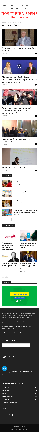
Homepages (20, 8)
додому (4, 22)
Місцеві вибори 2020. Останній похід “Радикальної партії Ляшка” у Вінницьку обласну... (19, 79)
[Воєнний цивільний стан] (19, 156)
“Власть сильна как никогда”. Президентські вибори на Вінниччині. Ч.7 (17, 110)
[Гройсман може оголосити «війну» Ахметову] (19, 37)
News (5, 5)
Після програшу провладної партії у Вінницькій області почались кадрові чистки (25, 193)
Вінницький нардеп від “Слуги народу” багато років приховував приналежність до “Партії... (28, 268)
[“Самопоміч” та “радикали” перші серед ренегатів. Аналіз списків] (7, 212)
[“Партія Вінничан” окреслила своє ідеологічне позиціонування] (10, 235)
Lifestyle (28, 5)
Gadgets (20, 5)
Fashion (12, 5)
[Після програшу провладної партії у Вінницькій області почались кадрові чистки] (7, 193)
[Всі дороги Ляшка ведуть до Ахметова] (19, 128)
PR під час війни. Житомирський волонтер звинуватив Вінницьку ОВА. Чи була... (25, 183)
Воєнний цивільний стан (14, 167)
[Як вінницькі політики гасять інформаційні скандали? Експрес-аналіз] (10, 256)
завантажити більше (19, 220)
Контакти (16, 426)
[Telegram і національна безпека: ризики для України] (28, 235)
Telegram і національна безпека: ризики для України (28, 245)
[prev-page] (3, 276)
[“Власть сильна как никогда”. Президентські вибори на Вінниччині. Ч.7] (19, 97)
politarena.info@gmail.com (11, 415)
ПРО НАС (5, 409)
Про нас (23, 426)
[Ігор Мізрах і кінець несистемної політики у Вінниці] (7, 203)
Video (12, 8)
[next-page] (6, 276)
